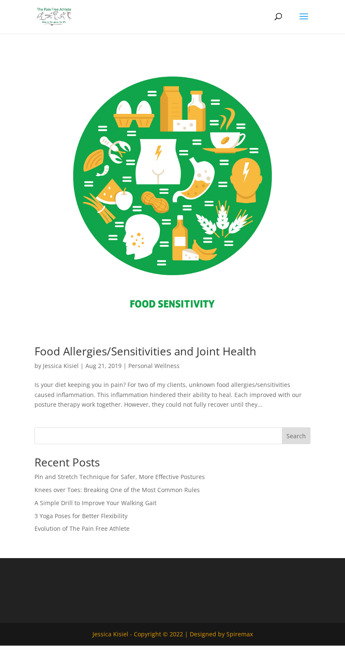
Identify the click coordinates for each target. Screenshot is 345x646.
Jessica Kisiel (61, 366)
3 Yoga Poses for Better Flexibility (80, 516)
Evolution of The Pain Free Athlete (82, 528)
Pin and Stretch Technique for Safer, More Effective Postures (119, 477)
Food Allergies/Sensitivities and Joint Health (145, 351)
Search (296, 436)
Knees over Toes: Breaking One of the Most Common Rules (117, 490)
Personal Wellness (154, 366)
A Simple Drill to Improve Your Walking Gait (95, 503)
